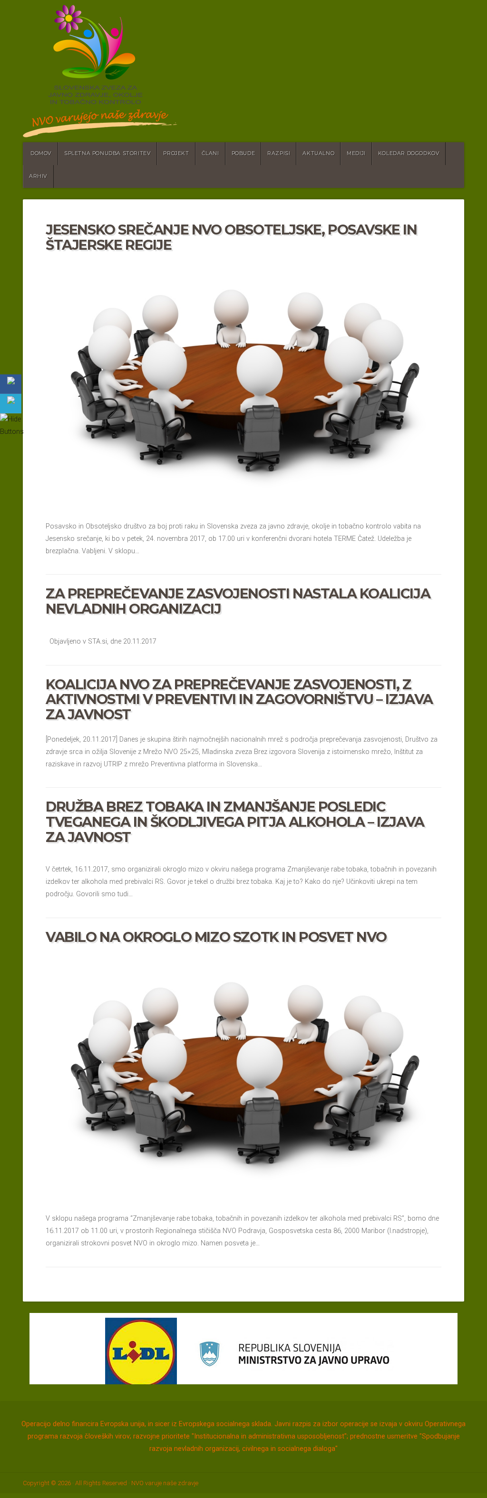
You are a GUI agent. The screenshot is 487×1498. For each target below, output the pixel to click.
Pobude (243, 153)
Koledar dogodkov (409, 153)
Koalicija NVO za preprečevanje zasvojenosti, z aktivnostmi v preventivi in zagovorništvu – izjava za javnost (239, 699)
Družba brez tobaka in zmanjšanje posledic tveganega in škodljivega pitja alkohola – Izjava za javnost (235, 821)
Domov (41, 153)
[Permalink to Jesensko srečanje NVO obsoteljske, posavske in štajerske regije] (243, 383)
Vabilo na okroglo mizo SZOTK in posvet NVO (216, 937)
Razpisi (278, 153)
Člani (210, 153)
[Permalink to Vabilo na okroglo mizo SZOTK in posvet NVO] (243, 1075)
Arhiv (38, 176)
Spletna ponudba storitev (107, 153)
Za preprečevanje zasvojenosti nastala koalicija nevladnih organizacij (238, 601)
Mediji (356, 153)
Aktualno (318, 153)
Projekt (176, 153)
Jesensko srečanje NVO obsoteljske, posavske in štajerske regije (231, 237)
